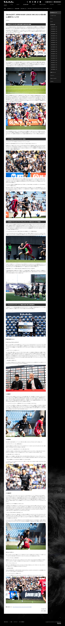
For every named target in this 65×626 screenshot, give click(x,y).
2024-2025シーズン (54, 31)
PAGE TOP (60, 617)
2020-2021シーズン (54, 40)
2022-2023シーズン (54, 35)
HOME (5, 8)
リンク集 (11, 621)
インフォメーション (53, 15)
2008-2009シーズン (54, 67)
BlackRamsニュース (10, 8)
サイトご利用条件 (21, 621)
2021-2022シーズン (54, 37)
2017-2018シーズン (54, 46)
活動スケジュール (53, 72)
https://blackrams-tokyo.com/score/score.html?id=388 (22, 606)
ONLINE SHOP (57, 1)
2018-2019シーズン (54, 44)
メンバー (18, 4)
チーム (12, 4)
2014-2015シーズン (54, 53)
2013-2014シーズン (54, 55)
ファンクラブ (52, 4)
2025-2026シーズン (54, 29)
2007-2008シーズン (54, 69)
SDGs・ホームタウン (42, 4)
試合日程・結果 (25, 4)
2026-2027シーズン (54, 26)
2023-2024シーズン (23, 8)
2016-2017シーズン (54, 49)
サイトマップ (15, 621)
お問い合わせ (6, 621)
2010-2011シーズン (54, 62)
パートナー (59, 4)
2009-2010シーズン (54, 64)
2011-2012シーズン (54, 60)
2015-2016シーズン (54, 51)
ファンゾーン (52, 75)
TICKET (49, 1)
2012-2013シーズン (54, 58)
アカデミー (34, 4)
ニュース (5, 4)
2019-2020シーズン (54, 42)
